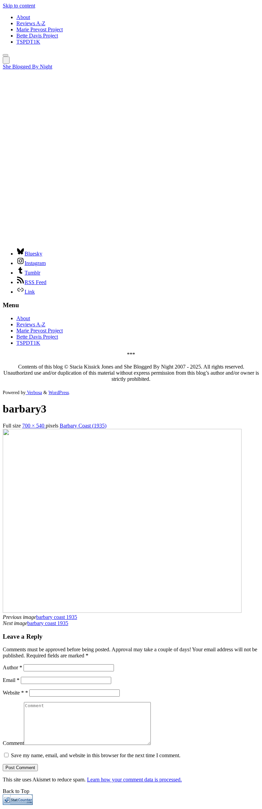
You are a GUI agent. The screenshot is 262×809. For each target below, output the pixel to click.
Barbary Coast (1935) (83, 426)
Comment (13, 743)
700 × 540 (34, 426)
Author (12, 667)
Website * (15, 693)
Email (11, 680)
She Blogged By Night (27, 66)
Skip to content (19, 6)
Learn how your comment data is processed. (134, 779)
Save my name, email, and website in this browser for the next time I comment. (95, 755)
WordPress (58, 392)
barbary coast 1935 (56, 617)
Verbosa (34, 392)
